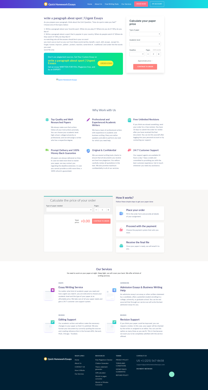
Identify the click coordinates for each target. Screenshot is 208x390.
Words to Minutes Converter (101, 384)
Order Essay (106, 63)
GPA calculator (100, 373)
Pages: (96, 206)
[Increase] (159, 54)
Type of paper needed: (54, 206)
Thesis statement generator (101, 368)
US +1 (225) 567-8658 (150, 360)
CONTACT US (80, 367)
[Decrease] (148, 54)
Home (89, 4)
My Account (157, 4)
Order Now (141, 4)
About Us (98, 4)
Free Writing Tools (112, 4)
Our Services (126, 4)
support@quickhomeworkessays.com (150, 365)
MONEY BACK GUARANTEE (121, 371)
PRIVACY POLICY (122, 360)
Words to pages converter (101, 378)
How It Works (80, 370)
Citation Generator (102, 363)
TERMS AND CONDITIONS (121, 365)
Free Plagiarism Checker (103, 360)
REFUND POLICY (122, 375)
